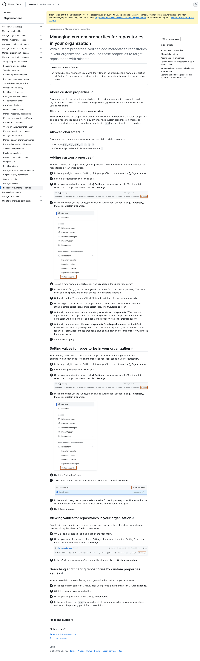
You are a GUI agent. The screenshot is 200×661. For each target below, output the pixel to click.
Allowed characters (65, 132)
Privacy (81, 651)
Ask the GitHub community (64, 634)
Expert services (109, 651)
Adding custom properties (70, 157)
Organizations (13, 18)
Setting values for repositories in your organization (90, 348)
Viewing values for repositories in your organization (90, 518)
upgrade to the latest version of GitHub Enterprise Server (120, 17)
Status (89, 651)
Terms (72, 651)
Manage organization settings (78, 29)
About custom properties (70, 92)
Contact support (60, 638)
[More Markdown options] (182, 39)
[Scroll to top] (194, 655)
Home (9, 13)
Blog (120, 651)
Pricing (97, 651)
